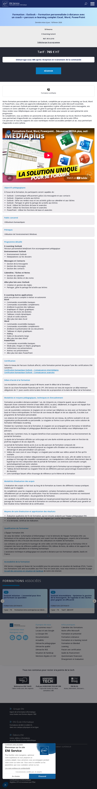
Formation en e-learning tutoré (74, 640)
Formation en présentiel (71, 634)
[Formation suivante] (94, 601)
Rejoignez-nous (16, 632)
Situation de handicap (44, 653)
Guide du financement (70, 653)
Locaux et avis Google (45, 630)
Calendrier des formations (72, 627)
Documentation (42, 637)
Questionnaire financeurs (71, 656)
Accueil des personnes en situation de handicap (23, 571)
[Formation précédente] (2, 601)
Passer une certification (71, 649)
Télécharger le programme (48, 42)
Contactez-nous (17, 629)
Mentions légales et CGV (46, 656)
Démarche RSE (42, 649)
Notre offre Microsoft (70, 630)
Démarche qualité (43, 646)
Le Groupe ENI (42, 634)
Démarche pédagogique (46, 643)
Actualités (40, 640)
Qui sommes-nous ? (44, 627)
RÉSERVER (48, 71)
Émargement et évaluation (72, 659)
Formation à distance (70, 637)
